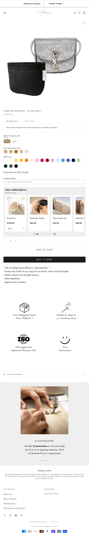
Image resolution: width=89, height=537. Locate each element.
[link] (16, 206)
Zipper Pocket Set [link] (59, 218)
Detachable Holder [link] (37, 218)
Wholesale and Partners (14, 508)
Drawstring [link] (11, 218)
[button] (55, 234)
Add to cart (44, 249)
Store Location (10, 498)
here (11, 172)
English (54, 522)
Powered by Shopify (51, 526)
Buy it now (44, 259)
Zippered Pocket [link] (82, 218)
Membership (9, 503)
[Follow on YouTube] (16, 515)
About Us (7, 494)
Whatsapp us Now (51, 493)
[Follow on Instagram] (10, 515)
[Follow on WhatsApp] (21, 515)
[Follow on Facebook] (4, 515)
